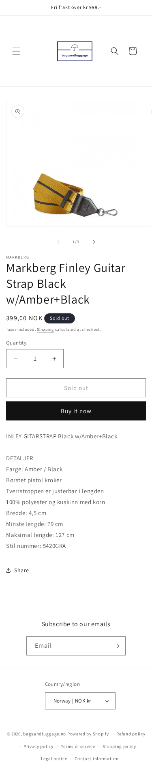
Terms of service (78, 746)
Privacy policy (39, 746)
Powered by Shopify (88, 734)
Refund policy (130, 734)
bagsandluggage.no (44, 734)
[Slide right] (94, 242)
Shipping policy (119, 746)
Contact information (96, 758)
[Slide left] (58, 242)
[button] (16, 51)
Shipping (45, 329)
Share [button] (21, 570)
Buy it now (76, 411)
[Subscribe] (116, 645)
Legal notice (54, 758)
